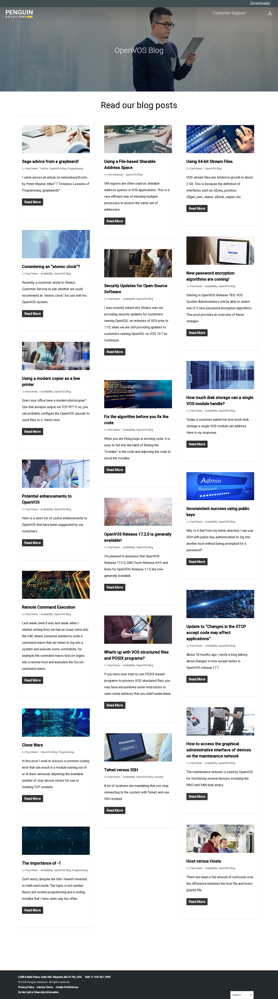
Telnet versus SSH (121, 769)
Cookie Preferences (67, 987)
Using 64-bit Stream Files (209, 161)
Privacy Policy (26, 987)
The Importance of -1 (41, 863)
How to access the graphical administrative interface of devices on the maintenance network (218, 749)
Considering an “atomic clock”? (51, 266)
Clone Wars (32, 745)
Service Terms (45, 987)
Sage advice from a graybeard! (50, 161)
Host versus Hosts (203, 861)
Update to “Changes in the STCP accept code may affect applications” (216, 632)
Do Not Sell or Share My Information (38, 992)
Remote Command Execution (48, 607)
